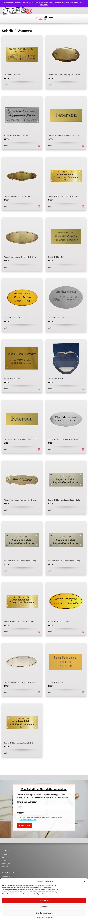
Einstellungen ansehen (44, 913)
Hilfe (3, 857)
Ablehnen (44, 907)
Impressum (49, 917)
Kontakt (4, 854)
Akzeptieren (44, 900)
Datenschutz (40, 917)
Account (5, 867)
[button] (84, 881)
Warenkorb (6, 864)
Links (4, 861)
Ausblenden (44, 5)
